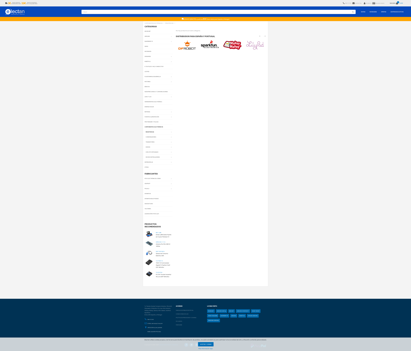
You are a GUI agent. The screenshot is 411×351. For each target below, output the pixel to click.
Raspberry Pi (149, 41)
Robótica (147, 61)
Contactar (358, 3)
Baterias (147, 112)
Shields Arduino (253, 315)
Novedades (373, 11)
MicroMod (148, 51)
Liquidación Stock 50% (152, 213)
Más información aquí (205, 348)
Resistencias (150, 132)
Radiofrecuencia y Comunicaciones (156, 91)
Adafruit (147, 183)
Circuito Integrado (152, 152)
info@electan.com (157, 323)
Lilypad (147, 71)
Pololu (147, 188)
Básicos (147, 86)
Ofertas (383, 11)
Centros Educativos (397, 11)
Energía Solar (149, 107)
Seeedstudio (149, 203)
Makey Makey (256, 311)
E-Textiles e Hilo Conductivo (154, 66)
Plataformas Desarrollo (153, 76)
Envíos (363, 11)
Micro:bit (148, 31)
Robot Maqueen (212, 315)
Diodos (148, 147)
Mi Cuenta (179, 321)
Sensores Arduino (213, 320)
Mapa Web (179, 325)
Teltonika (148, 208)
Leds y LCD (148, 96)
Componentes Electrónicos (154, 127)
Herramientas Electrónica (153, 101)
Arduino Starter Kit (243, 311)
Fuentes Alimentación (152, 117)
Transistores (150, 142)
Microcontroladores (153, 157)
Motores (147, 81)
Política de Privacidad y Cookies (186, 317)
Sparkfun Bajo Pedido (152, 198)
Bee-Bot (231, 311)
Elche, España (158, 327)
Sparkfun (148, 193)
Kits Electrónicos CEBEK (153, 178)
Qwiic (146, 46)
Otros (147, 167)
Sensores (148, 56)
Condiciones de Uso (182, 314)
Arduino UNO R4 (221, 311)
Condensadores (151, 137)
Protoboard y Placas (151, 122)
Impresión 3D (149, 162)
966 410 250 (150, 319)
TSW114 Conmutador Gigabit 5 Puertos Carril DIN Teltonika (163, 265)
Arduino (147, 36)
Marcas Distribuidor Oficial (185, 310)
